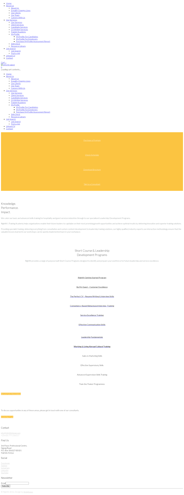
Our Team (15, 15)
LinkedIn (4, 470)
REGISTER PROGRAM (11, 394)
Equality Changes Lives (20, 10)
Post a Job (15, 53)
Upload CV (10, 55)
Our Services (11, 20)
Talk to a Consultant (92, 184)
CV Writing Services (19, 29)
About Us (10, 5)
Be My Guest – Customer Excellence (92, 287)
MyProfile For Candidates (27, 36)
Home (9, 3)
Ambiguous (28, 492)
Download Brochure (92, 169)
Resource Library (18, 46)
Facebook (5, 463)
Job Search (11, 48)
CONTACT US (7, 417)
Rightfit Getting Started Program (92, 277)
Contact (9, 58)
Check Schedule (92, 155)
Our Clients (16, 13)
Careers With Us (18, 17)
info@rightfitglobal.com (10, 433)
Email (3, 483)
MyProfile (15, 34)
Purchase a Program (92, 140)
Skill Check (15, 43)
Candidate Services (19, 27)
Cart (3, 62)
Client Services (17, 24)
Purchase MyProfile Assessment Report (33, 41)
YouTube (4, 472)
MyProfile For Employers (27, 39)
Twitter (4, 465)
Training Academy (18, 32)
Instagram (5, 468)
